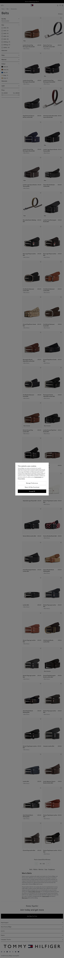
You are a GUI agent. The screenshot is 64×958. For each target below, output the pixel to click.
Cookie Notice (37, 477)
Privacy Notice (21, 478)
